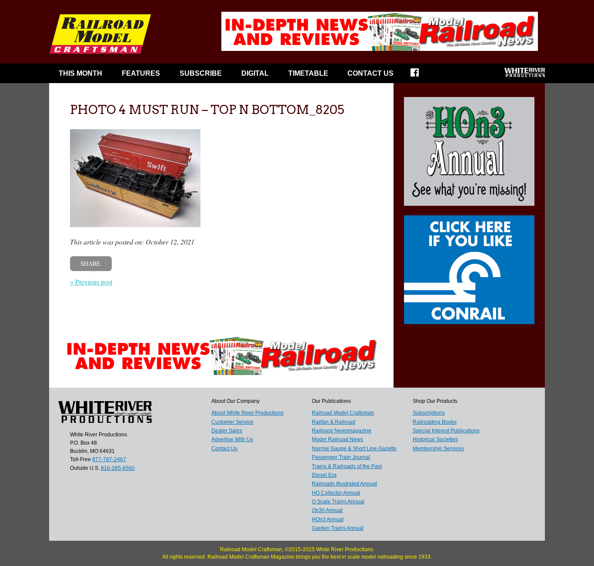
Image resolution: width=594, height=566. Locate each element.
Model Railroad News (337, 439)
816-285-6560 (118, 468)
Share (90, 263)
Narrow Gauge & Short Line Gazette (354, 448)
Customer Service (232, 422)
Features (141, 73)
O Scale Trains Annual (338, 502)
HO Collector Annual (336, 493)
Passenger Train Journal (341, 457)
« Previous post (91, 281)
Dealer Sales (226, 431)
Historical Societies (435, 439)
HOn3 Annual (328, 519)
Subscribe (201, 73)
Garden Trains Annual (338, 528)
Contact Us (370, 73)
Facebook (420, 75)
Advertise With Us (232, 439)
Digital (255, 73)
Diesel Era (324, 475)
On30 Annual (327, 510)
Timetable (308, 73)
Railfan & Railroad (333, 422)
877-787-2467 (109, 459)
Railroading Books (435, 422)
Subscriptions (429, 413)
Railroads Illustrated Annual (344, 484)
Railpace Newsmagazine (341, 431)
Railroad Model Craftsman (343, 413)
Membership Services (438, 448)
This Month (80, 73)
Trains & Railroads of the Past (347, 466)
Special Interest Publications (446, 431)
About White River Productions (247, 413)
